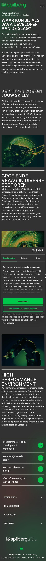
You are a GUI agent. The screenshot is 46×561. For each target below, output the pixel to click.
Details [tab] (24, 258)
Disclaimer (22, 557)
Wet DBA (40, 557)
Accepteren (23, 301)
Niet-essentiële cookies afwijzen (23, 308)
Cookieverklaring (8, 557)
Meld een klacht (14, 554)
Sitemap (31, 557)
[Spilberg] (14, 5)
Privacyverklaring (30, 554)
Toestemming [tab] (9, 258)
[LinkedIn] (21, 548)
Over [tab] (38, 258)
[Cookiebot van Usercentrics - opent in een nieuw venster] (32, 251)
